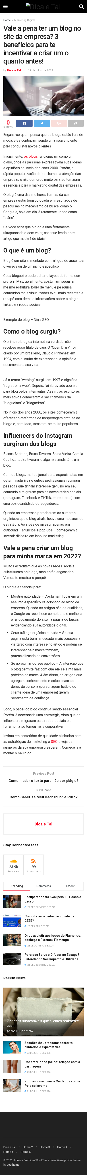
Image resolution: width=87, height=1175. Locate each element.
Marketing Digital (24, 20)
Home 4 (62, 1147)
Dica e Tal (14, 70)
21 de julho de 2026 (38, 1091)
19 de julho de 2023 (40, 70)
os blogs (31, 156)
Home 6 (26, 1151)
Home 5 (8, 1151)
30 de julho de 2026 (21, 1031)
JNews (17, 1160)
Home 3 (45, 1147)
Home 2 (28, 1147)
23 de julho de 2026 (38, 1053)
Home (7, 20)
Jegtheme (13, 1164)
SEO (54, 742)
